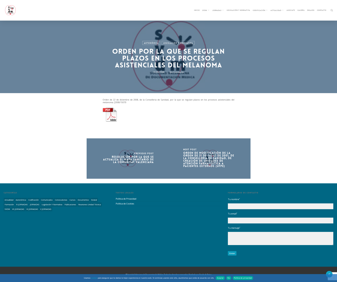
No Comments (177, 72)
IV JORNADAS (22, 204)
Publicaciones (70, 204)
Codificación (33, 200)
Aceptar (220, 278)
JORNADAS (34, 204)
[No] (333, 278)
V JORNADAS (45, 209)
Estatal (94, 200)
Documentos (83, 200)
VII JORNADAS (18, 209)
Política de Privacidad (126, 198)
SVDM (7, 209)
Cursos (72, 200)
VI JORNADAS (32, 209)
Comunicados (47, 200)
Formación (9, 204)
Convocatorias (61, 200)
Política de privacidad (243, 278)
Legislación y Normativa (178, 43)
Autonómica (151, 43)
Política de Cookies (125, 203)
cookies (94, 278)
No (228, 278)
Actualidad (9, 200)
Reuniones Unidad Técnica (89, 204)
